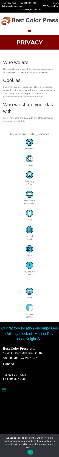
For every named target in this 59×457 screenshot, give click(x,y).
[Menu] (29, 30)
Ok (30, 452)
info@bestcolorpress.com (11, 6)
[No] (55, 445)
